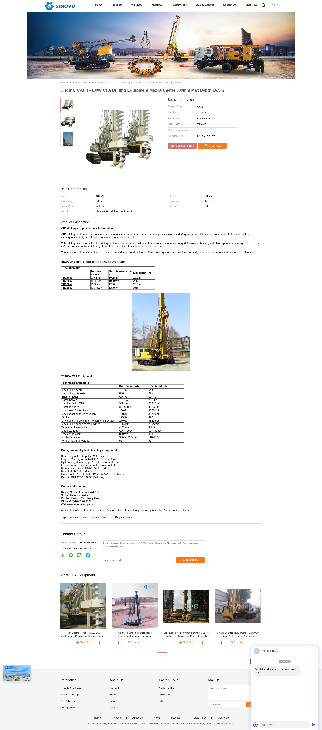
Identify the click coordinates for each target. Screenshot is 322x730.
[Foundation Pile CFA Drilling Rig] (135, 606)
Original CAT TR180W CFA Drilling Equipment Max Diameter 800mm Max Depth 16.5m (139, 82)
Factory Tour (179, 4)
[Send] (313, 724)
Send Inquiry (190, 559)
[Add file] (255, 724)
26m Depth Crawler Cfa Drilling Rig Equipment (83, 633)
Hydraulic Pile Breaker (71, 688)
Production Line (166, 688)
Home (98, 4)
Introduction (115, 688)
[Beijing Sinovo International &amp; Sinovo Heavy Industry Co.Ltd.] (60, 5)
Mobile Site (224, 718)
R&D (161, 701)
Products (116, 4)
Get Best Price (184, 145)
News (157, 718)
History (113, 694)
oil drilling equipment (121, 517)
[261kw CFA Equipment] (186, 606)
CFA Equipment (67, 707)
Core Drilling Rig (68, 701)
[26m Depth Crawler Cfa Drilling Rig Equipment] (83, 606)
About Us (157, 4)
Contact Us (229, 4)
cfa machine (98, 517)
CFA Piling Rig (238, 633)
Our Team (114, 707)
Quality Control (205, 4)
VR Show (136, 4)
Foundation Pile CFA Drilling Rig (134, 633)
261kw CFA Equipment (186, 633)
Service (113, 701)
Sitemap (175, 718)
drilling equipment (78, 517)
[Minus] (314, 651)
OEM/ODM (164, 694)
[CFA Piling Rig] (238, 606)
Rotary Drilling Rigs (69, 694)
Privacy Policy (199, 718)
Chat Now (251, 4)
